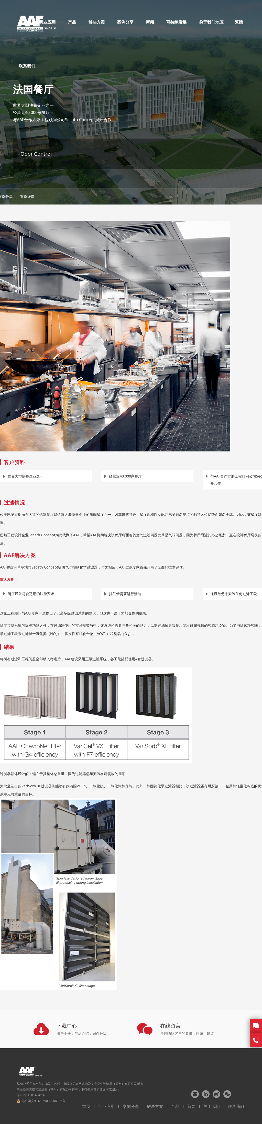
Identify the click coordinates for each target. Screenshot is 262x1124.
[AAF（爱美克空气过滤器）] (37, 22)
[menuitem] (72, 22)
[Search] (202, 22)
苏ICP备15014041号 (31, 1095)
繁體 (239, 22)
